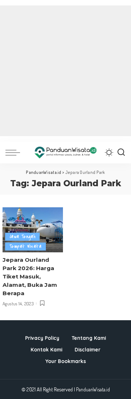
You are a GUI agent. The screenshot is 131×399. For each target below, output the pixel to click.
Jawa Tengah (22, 236)
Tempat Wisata (25, 246)
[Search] (121, 152)
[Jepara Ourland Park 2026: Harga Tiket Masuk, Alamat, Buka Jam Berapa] (33, 230)
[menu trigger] (14, 152)
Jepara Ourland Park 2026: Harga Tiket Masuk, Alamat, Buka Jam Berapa (30, 276)
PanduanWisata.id (93, 389)
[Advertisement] (65, 70)
